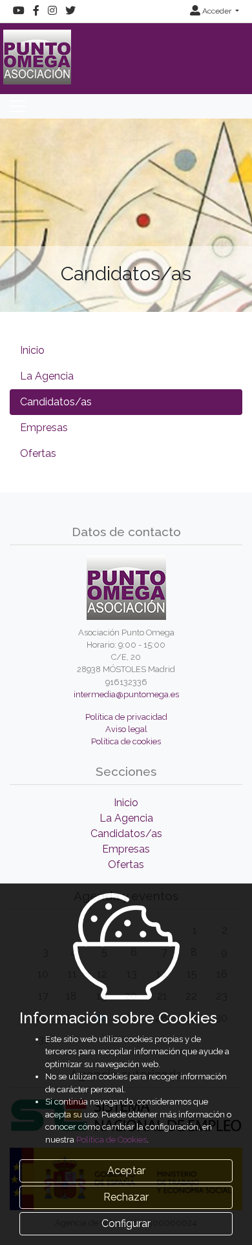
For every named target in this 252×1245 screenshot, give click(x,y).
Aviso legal (126, 729)
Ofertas (38, 453)
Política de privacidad (126, 717)
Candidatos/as (56, 402)
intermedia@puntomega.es (126, 694)
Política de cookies (126, 741)
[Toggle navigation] (17, 106)
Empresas (44, 427)
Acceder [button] (216, 10)
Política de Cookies (111, 1139)
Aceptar (126, 1170)
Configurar (126, 1223)
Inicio (32, 350)
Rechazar (126, 1197)
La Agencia (47, 376)
